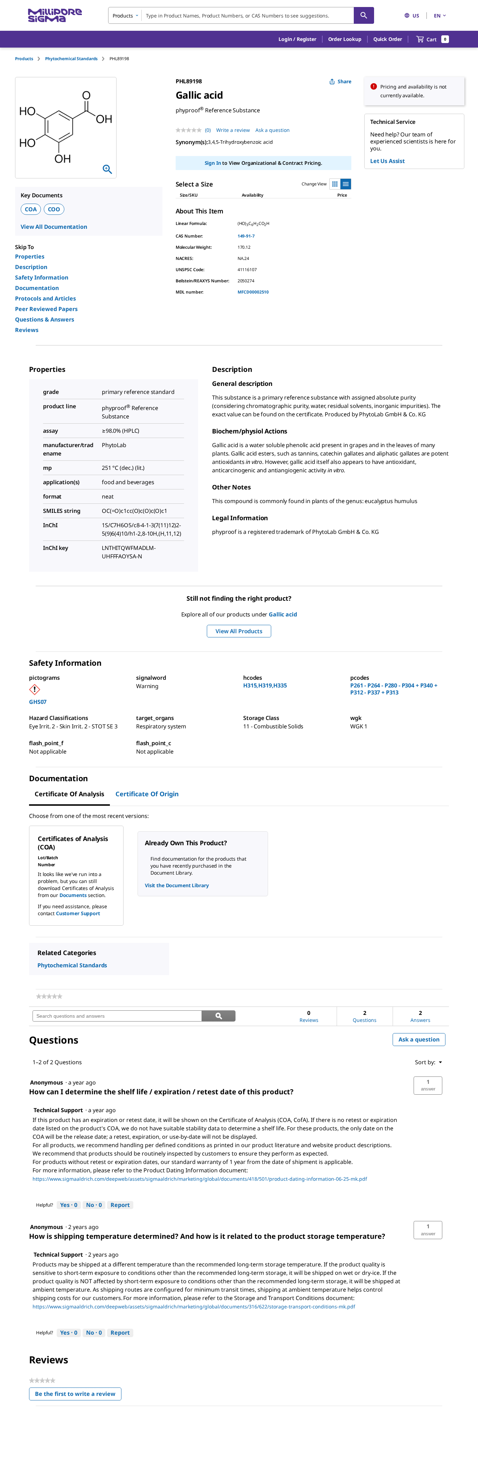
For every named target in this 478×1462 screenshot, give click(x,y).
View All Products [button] (239, 631)
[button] (297, 39)
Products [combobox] (123, 15)
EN (437, 15)
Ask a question (272, 130)
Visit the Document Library (177, 885)
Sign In (213, 163)
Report (120, 1205)
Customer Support (78, 913)
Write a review (233, 130)
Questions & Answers (44, 319)
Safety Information (41, 277)
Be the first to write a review (78, 1395)
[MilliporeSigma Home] (55, 15)
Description (31, 267)
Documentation (37, 288)
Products (24, 59)
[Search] (364, 15)
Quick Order (387, 39)
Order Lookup (344, 39)
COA (31, 209)
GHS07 (38, 702)
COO (54, 209)
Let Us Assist (387, 160)
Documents (73, 895)
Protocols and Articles (45, 298)
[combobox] (241, 15)
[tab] (30, 58)
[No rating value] (190, 130)
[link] (49, 996)
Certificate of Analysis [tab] (69, 794)
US (416, 15)
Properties (29, 256)
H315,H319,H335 (265, 685)
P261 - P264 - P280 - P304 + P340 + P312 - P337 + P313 (393, 688)
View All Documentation (54, 226)
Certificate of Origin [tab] (147, 794)
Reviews (26, 330)
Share (344, 81)
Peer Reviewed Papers (46, 309)
